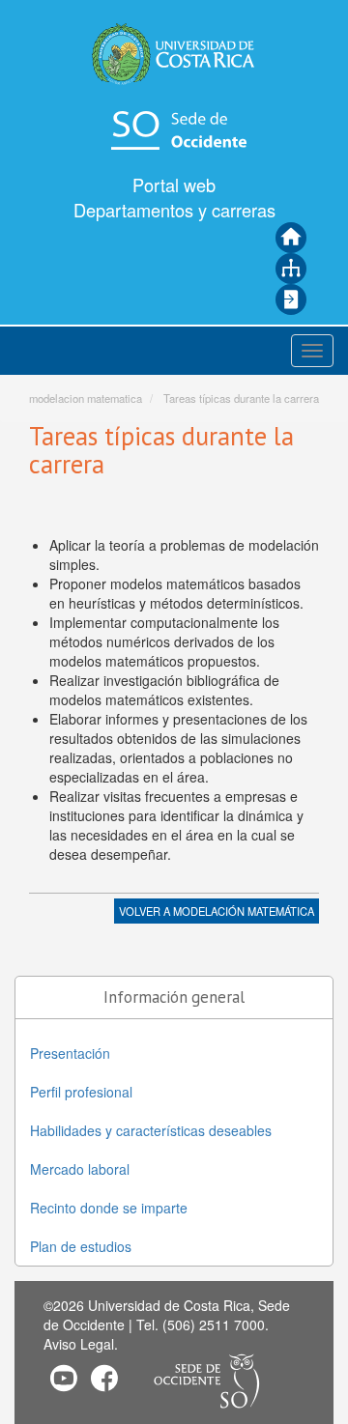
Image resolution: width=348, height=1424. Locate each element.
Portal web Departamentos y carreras (174, 197)
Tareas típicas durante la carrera (241, 398)
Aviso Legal (79, 1343)
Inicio (291, 237)
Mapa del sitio (291, 268)
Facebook (104, 1377)
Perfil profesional (81, 1091)
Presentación (70, 1053)
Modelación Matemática (243, 911)
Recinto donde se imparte (109, 1207)
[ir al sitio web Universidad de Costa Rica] (174, 53)
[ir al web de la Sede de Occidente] (174, 128)
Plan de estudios (80, 1246)
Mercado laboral (80, 1169)
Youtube (63, 1377)
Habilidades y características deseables (151, 1130)
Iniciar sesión (291, 299)
